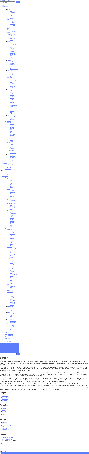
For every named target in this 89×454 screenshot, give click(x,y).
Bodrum (12, 98)
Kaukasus (7, 32)
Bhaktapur (12, 22)
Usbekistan (10, 122)
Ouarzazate (13, 86)
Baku (11, 35)
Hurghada (12, 64)
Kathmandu (13, 25)
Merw (11, 160)
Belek (11, 96)
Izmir (11, 103)
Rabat (11, 87)
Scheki (11, 40)
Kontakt (4, 170)
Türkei (8, 89)
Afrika (4, 408)
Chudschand (13, 151)
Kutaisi (11, 50)
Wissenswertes (6, 425)
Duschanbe (13, 153)
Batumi (11, 42)
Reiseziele (5, 6)
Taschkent (12, 134)
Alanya (11, 92)
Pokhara (12, 27)
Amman (12, 71)
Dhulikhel (12, 24)
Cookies (4, 428)
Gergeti (12, 45)
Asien (6, 8)
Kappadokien (13, 105)
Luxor (11, 67)
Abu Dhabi (12, 116)
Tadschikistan (10, 150)
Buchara (12, 124)
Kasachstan (10, 137)
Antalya (12, 95)
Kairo (11, 66)
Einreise (4, 423)
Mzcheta (12, 51)
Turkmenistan (10, 154)
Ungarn (9, 29)
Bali (11, 11)
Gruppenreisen (9, 164)
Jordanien (9, 70)
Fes (11, 82)
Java (11, 15)
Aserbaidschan (11, 34)
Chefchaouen (13, 80)
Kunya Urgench (14, 157)
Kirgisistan (10, 143)
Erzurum (12, 100)
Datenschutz (5, 429)
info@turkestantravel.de (8, 439)
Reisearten (5, 163)
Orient (6, 58)
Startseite (5, 5)
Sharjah (12, 119)
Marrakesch (13, 83)
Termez (12, 135)
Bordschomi (13, 44)
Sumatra (12, 18)
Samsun (12, 111)
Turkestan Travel (14, 451)
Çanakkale (12, 99)
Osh (11, 147)
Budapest (12, 31)
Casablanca (13, 79)
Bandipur (12, 21)
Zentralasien (8, 121)
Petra (11, 76)
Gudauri (12, 48)
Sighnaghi (12, 53)
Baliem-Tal (12, 12)
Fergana (12, 127)
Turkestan (12, 141)
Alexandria (12, 61)
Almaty (11, 138)
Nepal (8, 19)
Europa (7, 28)
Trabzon (12, 114)
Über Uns (5, 422)
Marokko (9, 77)
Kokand (12, 128)
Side (11, 112)
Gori (11, 47)
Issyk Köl (12, 145)
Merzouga (12, 85)
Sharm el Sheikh (14, 69)
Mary (11, 158)
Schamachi (12, 38)
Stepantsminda (14, 54)
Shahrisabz (12, 132)
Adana (11, 90)
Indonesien (10, 9)
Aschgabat (12, 156)
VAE (8, 115)
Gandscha (12, 37)
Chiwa (11, 125)
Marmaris (12, 109)
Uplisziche (12, 57)
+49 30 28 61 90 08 (7, 437)
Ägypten (9, 60)
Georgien (9, 41)
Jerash (11, 74)
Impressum (8, 172)
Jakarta (11, 13)
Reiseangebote (6, 161)
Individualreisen (9, 166)
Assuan (12, 63)
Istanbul (12, 102)
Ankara (11, 93)
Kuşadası (12, 108)
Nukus (11, 129)
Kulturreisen (8, 167)
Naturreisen (8, 169)
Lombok (12, 16)
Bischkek (12, 144)
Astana (11, 140)
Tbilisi (11, 56)
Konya (11, 106)
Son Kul (12, 148)
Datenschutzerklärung (25, 451)
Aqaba (11, 73)
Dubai (11, 118)
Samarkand (12, 131)
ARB (3, 426)
